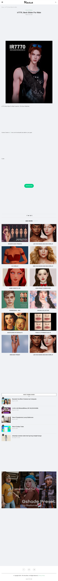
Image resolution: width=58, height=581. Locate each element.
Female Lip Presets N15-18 (43, 332)
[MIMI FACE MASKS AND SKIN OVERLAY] (43, 255)
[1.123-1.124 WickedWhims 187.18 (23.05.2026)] (6, 410)
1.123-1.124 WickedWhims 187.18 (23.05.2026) (25, 408)
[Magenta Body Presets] (15, 233)
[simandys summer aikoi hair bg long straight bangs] (6, 438)
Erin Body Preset (15, 354)
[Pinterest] (34, 569)
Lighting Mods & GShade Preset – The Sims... (29, 489)
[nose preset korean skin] (43, 277)
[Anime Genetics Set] (15, 277)
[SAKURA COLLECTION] (43, 299)
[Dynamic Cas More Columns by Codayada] (6, 401)
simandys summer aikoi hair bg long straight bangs (27, 435)
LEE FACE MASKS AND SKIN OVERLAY (43, 244)
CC (10, 132)
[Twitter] (29, 569)
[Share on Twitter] (28, 215)
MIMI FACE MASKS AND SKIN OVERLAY (43, 266)
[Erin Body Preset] (15, 344)
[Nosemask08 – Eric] (15, 299)
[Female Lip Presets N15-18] (43, 322)
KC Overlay (15, 266)
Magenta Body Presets (15, 244)
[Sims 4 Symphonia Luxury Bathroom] (6, 420)
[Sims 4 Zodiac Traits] (6, 429)
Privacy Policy (42, 575)
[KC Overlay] (15, 255)
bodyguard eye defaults (14, 332)
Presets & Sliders (29, 10)
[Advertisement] (29, 28)
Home (3, 7)
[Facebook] (23, 569)
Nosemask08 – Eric (14, 310)
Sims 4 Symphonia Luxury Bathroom (22, 417)
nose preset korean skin (43, 288)
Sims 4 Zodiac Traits (18, 426)
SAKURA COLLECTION (43, 310)
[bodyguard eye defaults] (15, 322)
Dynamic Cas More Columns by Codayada (24, 399)
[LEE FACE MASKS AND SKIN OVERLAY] (43, 233)
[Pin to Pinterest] (30, 215)
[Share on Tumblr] (31, 215)
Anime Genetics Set (15, 288)
